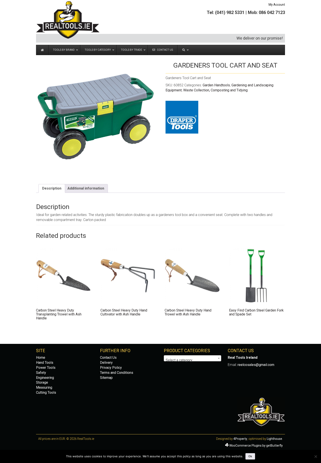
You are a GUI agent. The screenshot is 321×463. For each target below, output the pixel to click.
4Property (240, 438)
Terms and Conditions (116, 373)
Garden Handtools (216, 85)
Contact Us (108, 357)
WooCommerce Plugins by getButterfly (256, 445)
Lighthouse (274, 438)
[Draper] (182, 117)
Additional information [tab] (85, 188)
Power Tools (45, 368)
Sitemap (106, 378)
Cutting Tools (46, 392)
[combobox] (192, 358)
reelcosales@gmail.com (256, 365)
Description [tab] (51, 188)
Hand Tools (44, 362)
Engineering (45, 378)
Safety (41, 373)
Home (40, 357)
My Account (277, 4)
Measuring (44, 387)
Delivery (106, 362)
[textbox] (192, 360)
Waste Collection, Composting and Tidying (215, 90)
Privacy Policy (111, 368)
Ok (250, 456)
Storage (42, 382)
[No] (315, 456)
